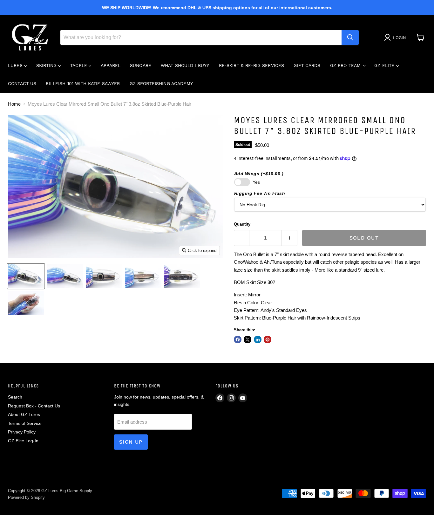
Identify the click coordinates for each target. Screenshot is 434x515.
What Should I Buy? (185, 65)
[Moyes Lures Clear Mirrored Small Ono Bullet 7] (25, 276)
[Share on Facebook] (237, 339)
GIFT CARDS (307, 65)
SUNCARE (140, 65)
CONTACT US (22, 83)
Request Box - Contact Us (34, 405)
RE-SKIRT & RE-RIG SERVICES (251, 65)
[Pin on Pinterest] (267, 339)
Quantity (242, 224)
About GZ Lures (24, 414)
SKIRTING (47, 65)
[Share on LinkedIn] (257, 339)
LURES (16, 65)
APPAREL (110, 65)
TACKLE (79, 65)
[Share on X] (247, 339)
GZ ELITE (385, 65)
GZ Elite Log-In (23, 440)
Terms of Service (25, 423)
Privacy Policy (22, 431)
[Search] (350, 37)
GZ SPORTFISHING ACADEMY (161, 83)
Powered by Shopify (26, 497)
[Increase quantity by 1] (289, 238)
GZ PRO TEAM (346, 65)
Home (14, 104)
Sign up (131, 442)
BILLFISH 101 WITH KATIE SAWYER (83, 83)
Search (15, 396)
